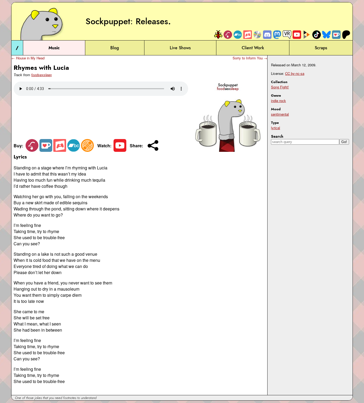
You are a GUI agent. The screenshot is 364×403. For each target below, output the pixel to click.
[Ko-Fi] (336, 34)
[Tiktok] (316, 34)
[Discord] (267, 34)
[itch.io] (247, 34)
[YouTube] (296, 34)
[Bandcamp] (237, 34)
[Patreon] (346, 34)
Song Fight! (280, 86)
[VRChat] (287, 34)
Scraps (321, 48)
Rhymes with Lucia (41, 67)
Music (54, 48)
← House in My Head (28, 57)
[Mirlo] (227, 34)
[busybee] (218, 34)
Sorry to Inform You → (250, 57)
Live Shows (180, 48)
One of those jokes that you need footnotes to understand (55, 397)
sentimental (280, 114)
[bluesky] (326, 34)
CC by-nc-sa (294, 73)
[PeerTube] (306, 34)
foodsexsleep (41, 74)
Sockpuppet (108, 21)
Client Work (253, 48)
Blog (114, 48)
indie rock (278, 100)
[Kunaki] (257, 34)
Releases (152, 21)
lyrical (275, 127)
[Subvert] (87, 150)
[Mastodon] (277, 34)
